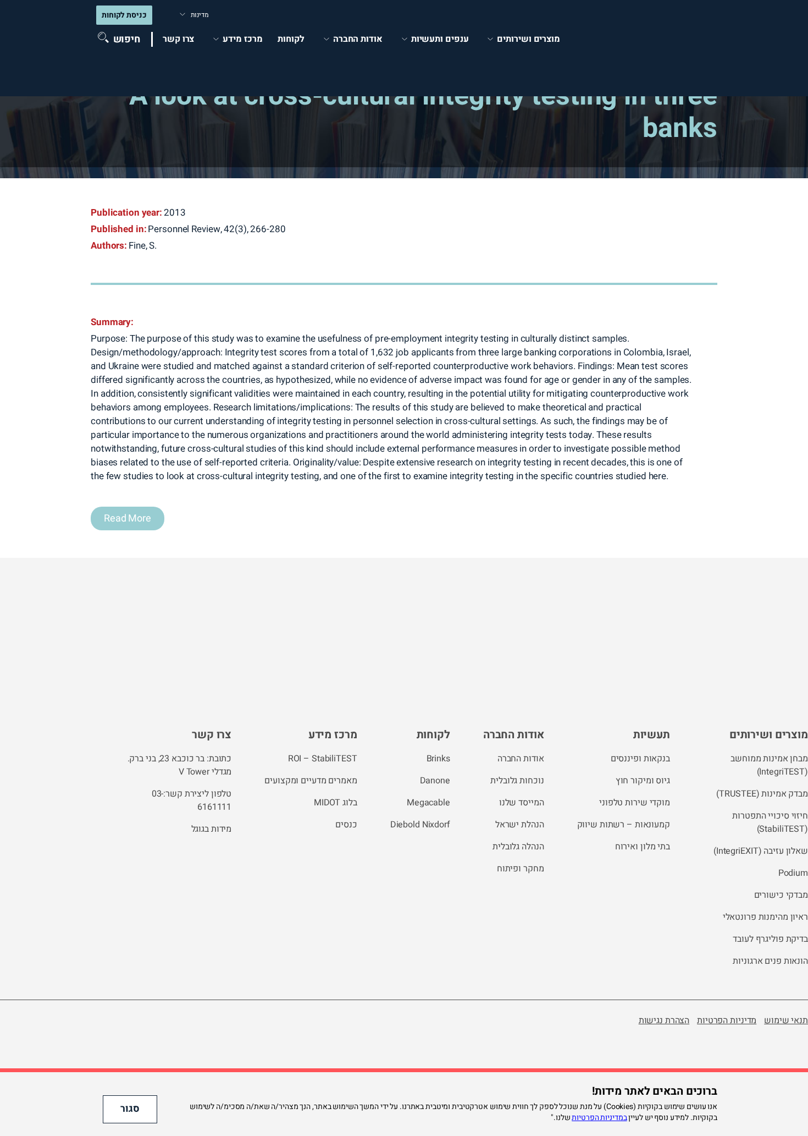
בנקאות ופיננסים (640, 758)
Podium (793, 873)
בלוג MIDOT (335, 802)
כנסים (346, 824)
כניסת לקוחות (124, 15)
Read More (127, 518)
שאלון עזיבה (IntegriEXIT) (760, 851)
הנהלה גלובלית (518, 846)
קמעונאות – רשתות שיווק (623, 824)
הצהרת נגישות (664, 1020)
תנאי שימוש (786, 1020)
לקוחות (291, 39)
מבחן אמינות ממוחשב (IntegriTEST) (769, 765)
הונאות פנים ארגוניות (770, 961)
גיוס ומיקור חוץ (643, 780)
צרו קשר (178, 39)
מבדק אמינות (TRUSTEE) (762, 793)
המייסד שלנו (521, 802)
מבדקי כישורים (781, 895)
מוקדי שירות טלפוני (634, 802)
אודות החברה (513, 735)
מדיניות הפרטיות (726, 1020)
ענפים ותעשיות (440, 39)
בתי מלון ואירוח (642, 846)
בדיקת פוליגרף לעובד (770, 939)
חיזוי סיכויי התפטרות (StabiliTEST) (770, 822)
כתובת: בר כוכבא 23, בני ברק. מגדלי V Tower (180, 765)
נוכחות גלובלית (517, 780)
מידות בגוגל (211, 829)
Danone (435, 780)
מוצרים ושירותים (528, 39)
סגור (130, 1108)
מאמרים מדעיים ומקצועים (310, 780)
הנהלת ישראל (519, 824)
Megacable (428, 802)
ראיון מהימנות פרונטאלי (765, 917)
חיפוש (126, 39)
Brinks (438, 758)
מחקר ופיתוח (520, 868)
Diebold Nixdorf (420, 824)
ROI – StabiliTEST (322, 758)
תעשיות (651, 735)
